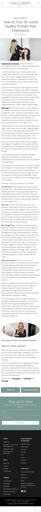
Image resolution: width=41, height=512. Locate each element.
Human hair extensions (10, 64)
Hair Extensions (26, 444)
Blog (22, 480)
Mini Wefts (6, 486)
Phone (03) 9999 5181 (27, 472)
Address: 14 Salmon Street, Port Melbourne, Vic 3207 (28, 485)
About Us (6, 463)
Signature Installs (8, 449)
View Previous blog (30, 390)
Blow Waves (24, 447)
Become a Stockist (9, 491)
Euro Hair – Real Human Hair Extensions (10, 445)
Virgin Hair (6, 442)
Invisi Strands (7, 481)
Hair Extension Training (10, 489)
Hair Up (23, 452)
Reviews (5, 468)
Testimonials (7, 471)
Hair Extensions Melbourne (8, 452)
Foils (22, 455)
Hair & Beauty (20, 18)
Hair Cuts (24, 449)
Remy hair (5, 108)
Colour (23, 457)
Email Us (23, 475)
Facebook (27, 378)
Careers (5, 466)
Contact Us (24, 478)
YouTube (4, 381)
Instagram (16, 378)
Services (23, 460)
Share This (10, 390)
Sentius (31, 503)
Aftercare (24, 463)
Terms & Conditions (23, 502)
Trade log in (7, 494)
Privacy (14, 502)
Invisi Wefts (6, 483)
